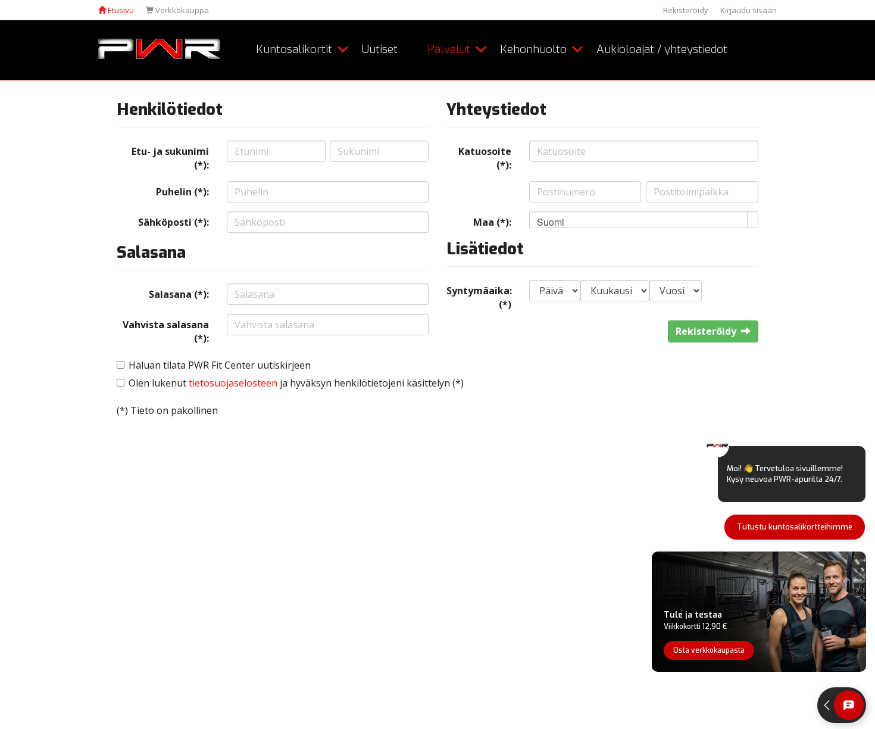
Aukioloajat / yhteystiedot (661, 49)
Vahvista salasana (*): (166, 331)
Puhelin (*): (182, 191)
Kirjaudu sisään (748, 10)
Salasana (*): (179, 294)
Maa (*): (492, 222)
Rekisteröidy (685, 10)
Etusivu (120, 10)
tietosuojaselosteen (233, 383)
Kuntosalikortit (294, 49)
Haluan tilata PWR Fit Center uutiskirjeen (220, 365)
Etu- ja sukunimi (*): (170, 158)
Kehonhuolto (533, 49)
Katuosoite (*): (484, 158)
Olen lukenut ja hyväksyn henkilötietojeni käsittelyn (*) (296, 383)
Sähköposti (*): (173, 222)
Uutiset (380, 49)
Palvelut (448, 49)
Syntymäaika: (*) (479, 297)
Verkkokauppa (181, 10)
